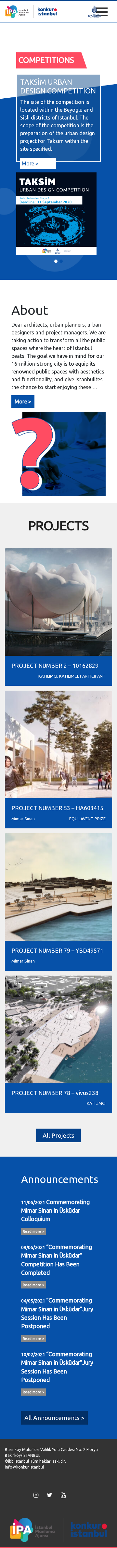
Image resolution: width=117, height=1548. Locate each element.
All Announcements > (54, 1417)
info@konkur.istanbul (24, 1467)
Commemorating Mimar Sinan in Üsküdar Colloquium (55, 1210)
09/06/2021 (33, 1247)
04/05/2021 (33, 1300)
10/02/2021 (33, 1354)
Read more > (33, 1231)
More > (30, 163)
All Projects (58, 1135)
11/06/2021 (33, 1202)
